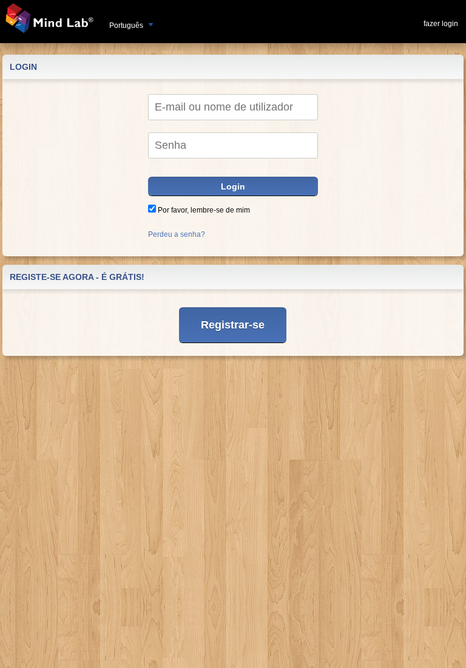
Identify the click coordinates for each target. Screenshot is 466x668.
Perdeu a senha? (176, 234)
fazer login (441, 23)
